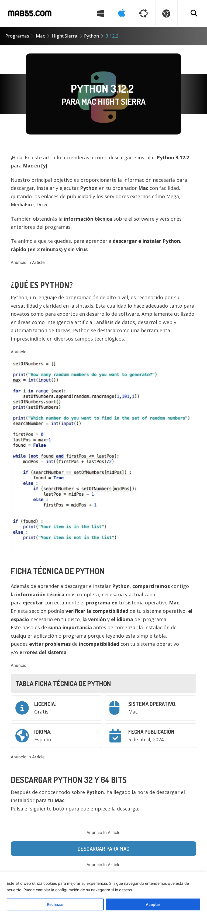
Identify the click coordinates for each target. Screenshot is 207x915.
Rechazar (55, 904)
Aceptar (153, 904)
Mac (40, 36)
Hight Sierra (64, 36)
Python (91, 36)
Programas (17, 36)
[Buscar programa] (194, 13)
